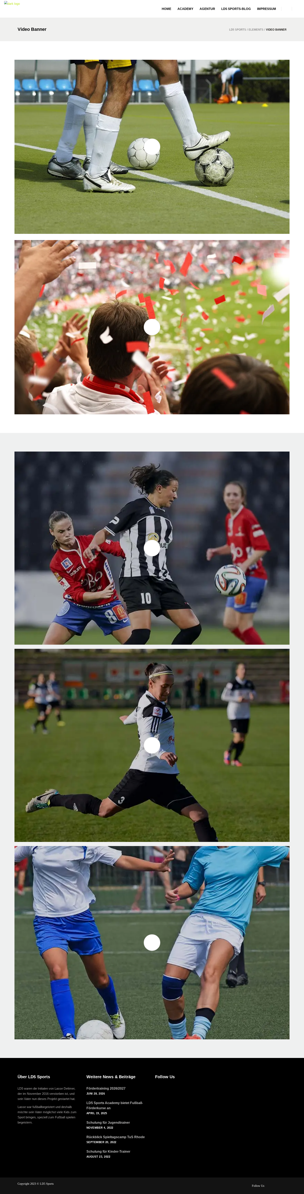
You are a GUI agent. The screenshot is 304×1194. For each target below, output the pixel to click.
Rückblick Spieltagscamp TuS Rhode (115, 1137)
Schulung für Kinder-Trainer (108, 1151)
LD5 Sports (237, 29)
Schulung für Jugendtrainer (108, 1122)
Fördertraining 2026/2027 (106, 1088)
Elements (256, 29)
